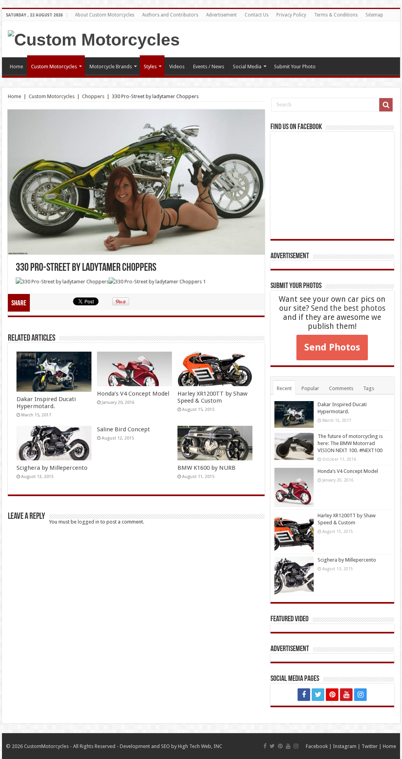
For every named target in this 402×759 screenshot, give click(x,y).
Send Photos (332, 347)
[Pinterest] (332, 694)
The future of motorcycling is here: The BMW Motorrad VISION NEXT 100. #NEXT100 (350, 443)
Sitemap (374, 15)
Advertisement (221, 15)
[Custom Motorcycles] (94, 38)
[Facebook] (304, 694)
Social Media (247, 66)
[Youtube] (346, 694)
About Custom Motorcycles (104, 15)
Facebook (317, 746)
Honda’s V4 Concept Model (133, 393)
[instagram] (360, 694)
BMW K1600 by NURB (206, 467)
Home (16, 66)
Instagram (344, 746)
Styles (150, 66)
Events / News (208, 66)
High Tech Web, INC (200, 746)
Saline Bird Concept (123, 429)
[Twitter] (318, 694)
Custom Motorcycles (54, 66)
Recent (284, 388)
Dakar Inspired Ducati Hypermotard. (46, 403)
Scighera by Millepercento (52, 467)
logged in (88, 522)
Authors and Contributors (170, 15)
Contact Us (257, 15)
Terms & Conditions (336, 15)
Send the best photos (348, 308)
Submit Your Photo (295, 66)
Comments (341, 388)
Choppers (93, 96)
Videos (177, 66)
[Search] (386, 104)
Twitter (370, 746)
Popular (310, 388)
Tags (368, 388)
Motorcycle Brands (111, 66)
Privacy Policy (291, 15)
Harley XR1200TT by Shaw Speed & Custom (212, 397)
